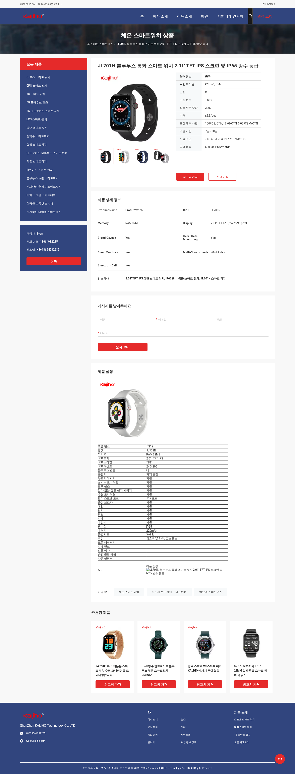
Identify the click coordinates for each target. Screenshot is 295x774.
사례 (183, 727)
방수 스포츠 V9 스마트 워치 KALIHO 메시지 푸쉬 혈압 (205, 668)
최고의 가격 (190, 176)
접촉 (54, 261)
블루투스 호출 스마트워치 (42, 178)
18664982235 (49, 241)
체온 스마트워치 (103, 44)
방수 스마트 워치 (36, 127)
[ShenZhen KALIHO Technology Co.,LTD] (33, 16)
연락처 (151, 742)
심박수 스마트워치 (38, 136)
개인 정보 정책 (188, 742)
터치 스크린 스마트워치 (41, 195)
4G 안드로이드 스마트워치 (42, 110)
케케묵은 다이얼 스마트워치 (43, 211)
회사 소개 (153, 719)
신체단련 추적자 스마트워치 (43, 186)
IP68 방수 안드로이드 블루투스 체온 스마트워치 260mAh (158, 671)
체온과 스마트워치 (210, 592)
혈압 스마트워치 (36, 144)
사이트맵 (185, 734)
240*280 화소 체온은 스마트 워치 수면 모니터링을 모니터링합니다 (112, 671)
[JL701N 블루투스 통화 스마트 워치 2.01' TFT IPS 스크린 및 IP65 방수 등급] (134, 108)
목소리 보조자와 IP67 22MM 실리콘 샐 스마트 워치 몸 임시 (250, 671)
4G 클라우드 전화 (37, 102)
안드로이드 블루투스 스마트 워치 (47, 153)
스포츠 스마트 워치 (38, 77)
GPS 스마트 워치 (36, 85)
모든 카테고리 (241, 742)
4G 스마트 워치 (35, 94)
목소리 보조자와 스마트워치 (169, 592)
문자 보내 (122, 347)
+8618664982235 (48, 249)
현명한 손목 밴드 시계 (40, 203)
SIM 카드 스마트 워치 (39, 169)
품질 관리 (153, 734)
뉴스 (183, 719)
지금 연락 (222, 176)
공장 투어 (153, 727)
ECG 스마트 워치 (36, 119)
